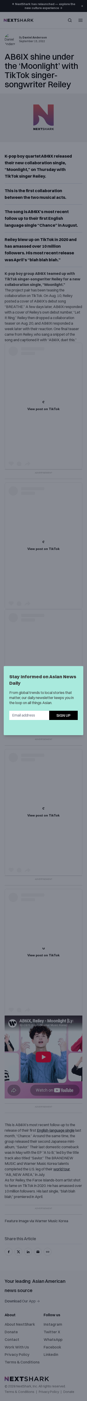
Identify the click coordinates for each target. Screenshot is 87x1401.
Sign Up (63, 715)
